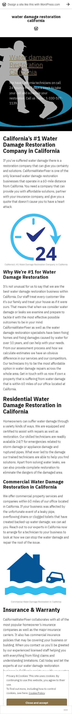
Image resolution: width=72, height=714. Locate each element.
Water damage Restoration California (30, 65)
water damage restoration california (36, 18)
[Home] (36, 28)
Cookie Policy (37, 693)
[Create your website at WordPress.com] (36, 4)
